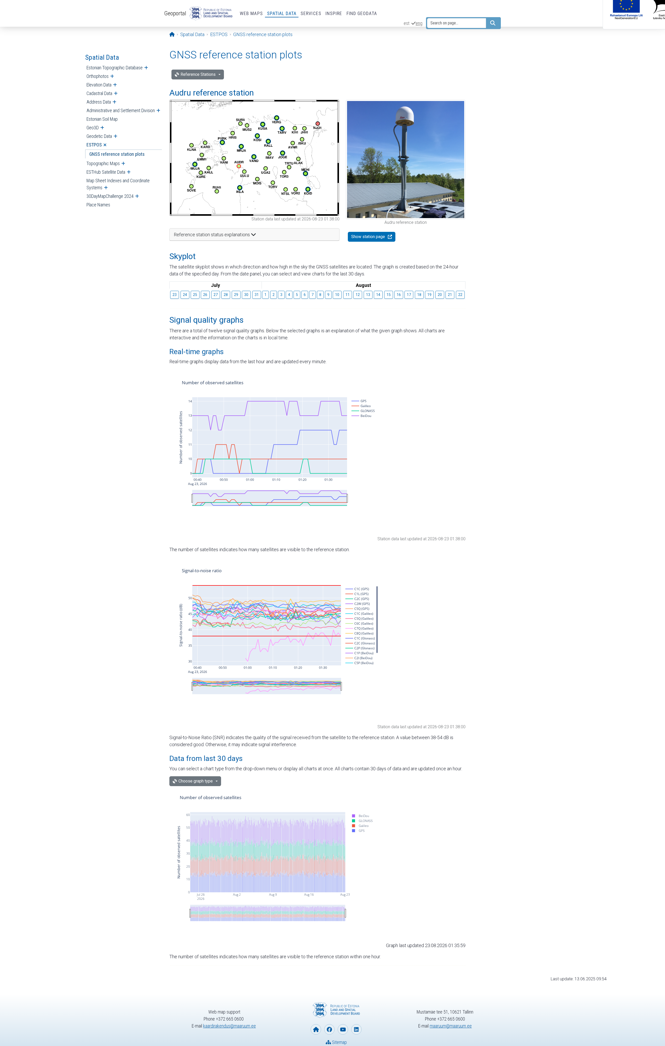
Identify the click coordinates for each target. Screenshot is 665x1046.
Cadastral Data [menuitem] (99, 93)
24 (185, 295)
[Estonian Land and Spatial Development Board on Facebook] (329, 1029)
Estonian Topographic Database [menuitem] (115, 67)
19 (429, 295)
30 (246, 295)
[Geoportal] (210, 13)
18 (419, 295)
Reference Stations (198, 74)
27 (216, 295)
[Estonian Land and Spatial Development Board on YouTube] (343, 1029)
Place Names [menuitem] (98, 204)
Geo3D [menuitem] (93, 127)
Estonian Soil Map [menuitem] (102, 119)
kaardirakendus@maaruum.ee (229, 1026)
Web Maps (251, 13)
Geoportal (175, 13)
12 (358, 295)
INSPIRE (333, 13)
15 (389, 295)
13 (368, 295)
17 (409, 295)
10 (337, 295)
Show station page (368, 236)
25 (195, 295)
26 (205, 295)
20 (440, 295)
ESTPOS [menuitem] (94, 144)
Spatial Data (281, 13)
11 (347, 295)
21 (450, 295)
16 (399, 295)
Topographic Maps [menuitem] (103, 163)
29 (236, 295)
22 (460, 295)
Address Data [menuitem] (99, 102)
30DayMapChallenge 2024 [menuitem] (110, 196)
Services (311, 13)
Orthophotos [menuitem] (98, 76)
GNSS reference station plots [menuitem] (117, 154)
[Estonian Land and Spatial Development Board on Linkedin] (356, 1029)
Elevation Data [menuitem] (99, 84)
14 (378, 295)
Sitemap (339, 1042)
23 (174, 295)
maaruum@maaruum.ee (451, 1026)
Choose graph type (195, 781)
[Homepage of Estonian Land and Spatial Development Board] (316, 1029)
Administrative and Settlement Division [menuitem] (121, 110)
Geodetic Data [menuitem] (99, 136)
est (406, 23)
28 (226, 295)
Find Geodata (362, 13)
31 (257, 295)
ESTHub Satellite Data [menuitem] (106, 172)
